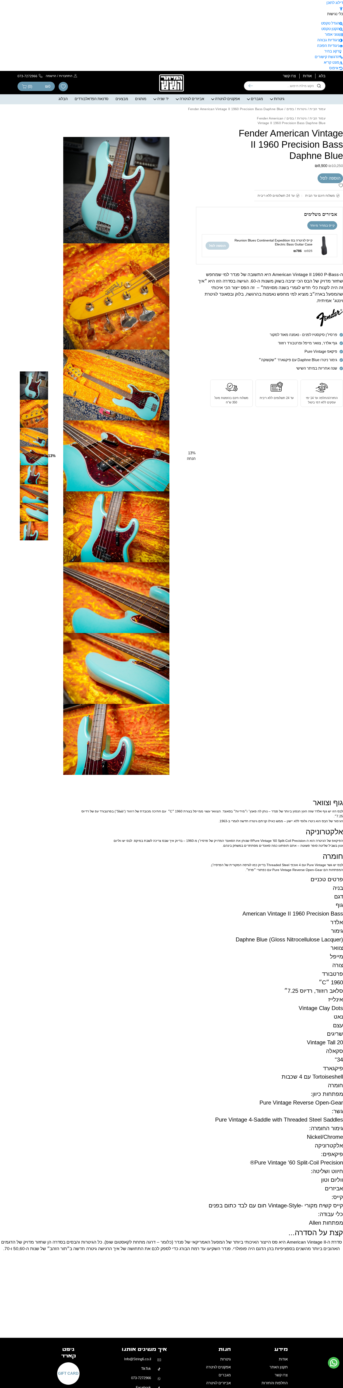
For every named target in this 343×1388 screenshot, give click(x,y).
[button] (341, 8)
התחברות (65, 75)
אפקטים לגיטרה (227, 99)
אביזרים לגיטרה (192, 99)
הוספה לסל (330, 178)
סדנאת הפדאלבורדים (91, 99)
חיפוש (250, 85)
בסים (290, 109)
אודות (307, 76)
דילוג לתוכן (334, 3)
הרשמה (51, 75)
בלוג (322, 76)
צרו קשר (289, 76)
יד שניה (163, 99)
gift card (68, 1377)
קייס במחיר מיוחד (322, 225)
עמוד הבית (318, 109)
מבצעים (122, 99)
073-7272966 (141, 1381)
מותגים (140, 99)
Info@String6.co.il (137, 1362)
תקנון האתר (279, 1370)
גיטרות (279, 99)
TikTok (146, 1372)
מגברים (257, 99)
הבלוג (63, 99)
